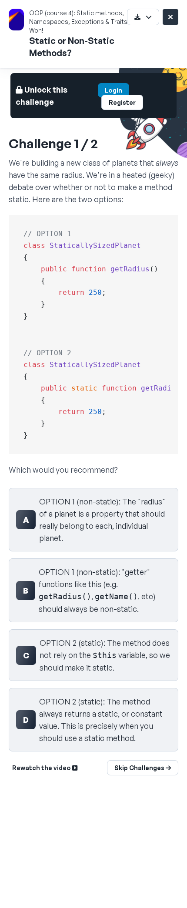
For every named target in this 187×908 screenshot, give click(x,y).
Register (122, 102)
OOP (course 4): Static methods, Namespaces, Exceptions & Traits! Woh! (79, 21)
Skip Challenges (140, 767)
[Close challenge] (170, 17)
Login (113, 90)
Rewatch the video (42, 767)
